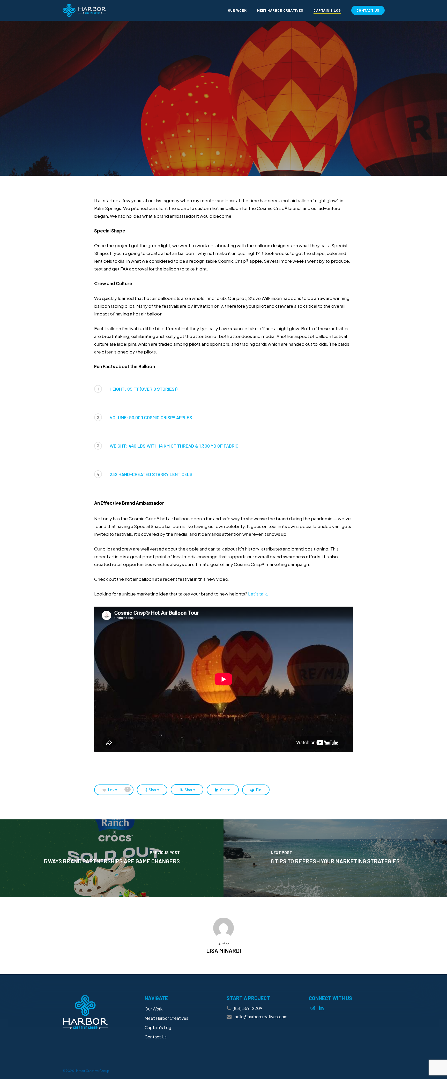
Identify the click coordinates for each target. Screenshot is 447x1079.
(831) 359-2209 (247, 1008)
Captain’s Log (158, 1027)
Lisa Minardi (226, 170)
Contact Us (156, 1036)
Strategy (255, 114)
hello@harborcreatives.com (260, 1016)
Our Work (153, 1009)
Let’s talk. (258, 594)
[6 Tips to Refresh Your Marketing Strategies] (335, 858)
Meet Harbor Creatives (166, 1018)
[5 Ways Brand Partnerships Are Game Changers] (112, 858)
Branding (191, 114)
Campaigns (223, 114)
